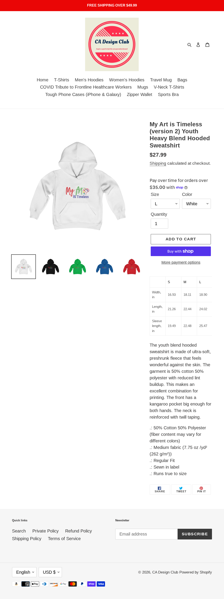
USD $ (49, 572)
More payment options (180, 262)
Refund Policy (78, 531)
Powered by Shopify (195, 572)
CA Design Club (165, 572)
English (23, 572)
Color (187, 194)
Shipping (158, 163)
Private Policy (45, 531)
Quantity (159, 214)
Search (19, 531)
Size (155, 194)
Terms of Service (64, 538)
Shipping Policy (26, 538)
